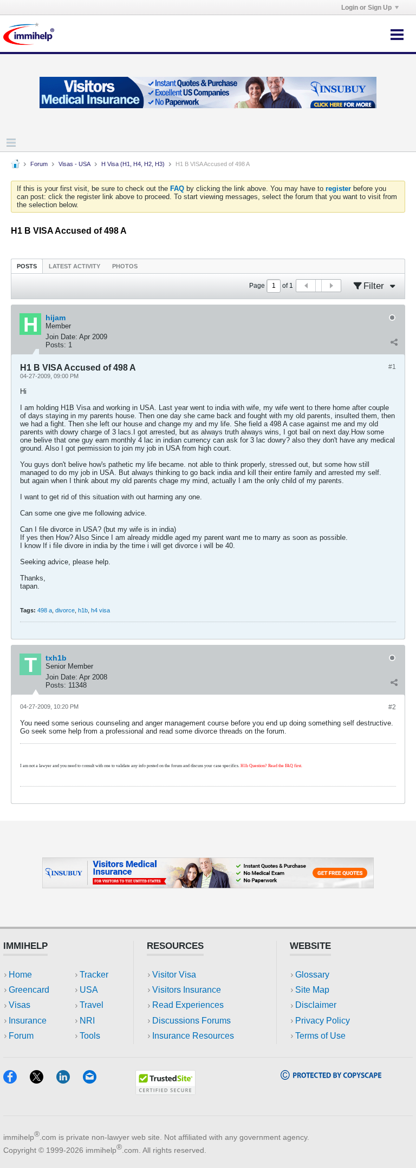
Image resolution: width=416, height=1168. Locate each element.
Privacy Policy (322, 1020)
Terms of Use (320, 1035)
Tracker (94, 974)
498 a (44, 610)
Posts (27, 266)
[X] (43, 1080)
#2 (392, 707)
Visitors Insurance (186, 989)
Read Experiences (188, 1004)
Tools (90, 1035)
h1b (83, 610)
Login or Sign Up (366, 7)
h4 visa (100, 610)
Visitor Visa (174, 974)
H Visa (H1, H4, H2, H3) (133, 164)
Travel (91, 1004)
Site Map (312, 989)
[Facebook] (16, 1080)
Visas (19, 1004)
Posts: (56, 345)
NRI (87, 1020)
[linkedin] (69, 1080)
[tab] (27, 266)
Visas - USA (74, 164)
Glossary (312, 974)
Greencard (29, 989)
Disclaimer (315, 1004)
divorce (65, 610)
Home (20, 974)
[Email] (95, 1080)
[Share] (394, 342)
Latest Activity (74, 266)
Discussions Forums (191, 1020)
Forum (39, 164)
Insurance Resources (193, 1035)
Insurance (28, 1020)
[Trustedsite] (165, 1091)
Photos (125, 266)
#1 (392, 367)
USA (89, 989)
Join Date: (61, 337)
